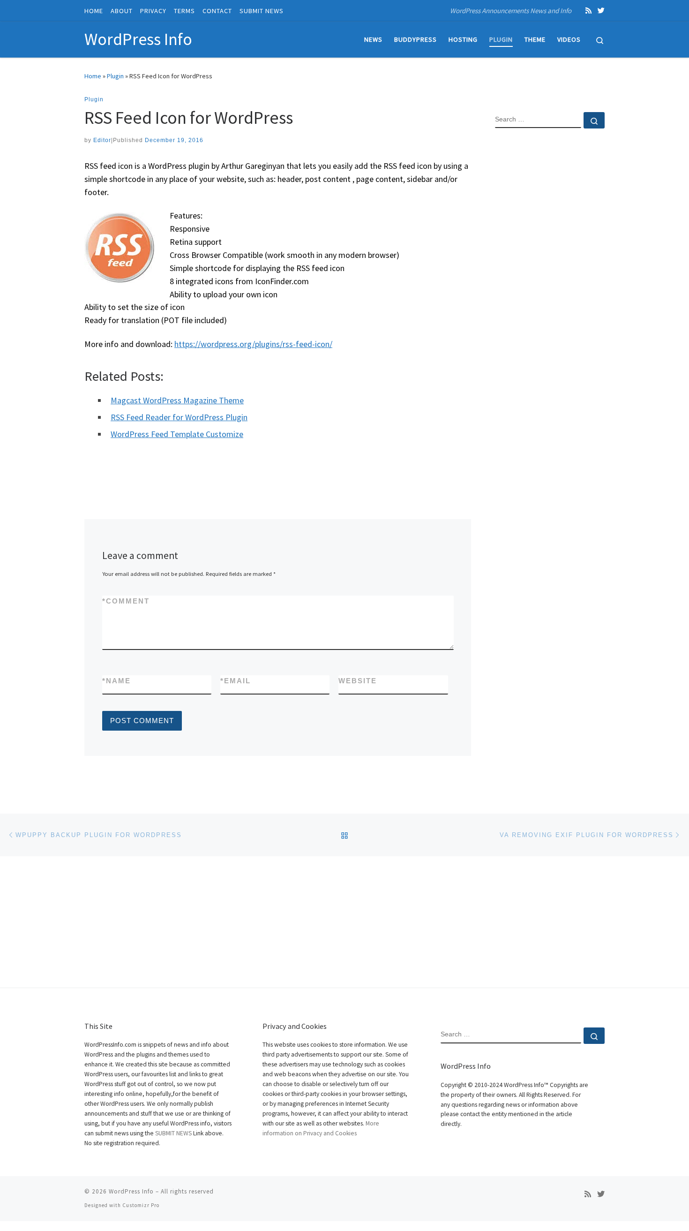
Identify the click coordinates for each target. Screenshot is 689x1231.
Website (357, 681)
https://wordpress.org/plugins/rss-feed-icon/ (253, 344)
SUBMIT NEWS (173, 1133)
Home (92, 76)
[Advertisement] (550, 287)
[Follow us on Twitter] (601, 10)
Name (116, 681)
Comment (126, 601)
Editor (102, 140)
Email (235, 681)
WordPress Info (131, 1191)
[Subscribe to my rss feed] (588, 10)
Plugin (115, 76)
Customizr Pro (140, 1205)
